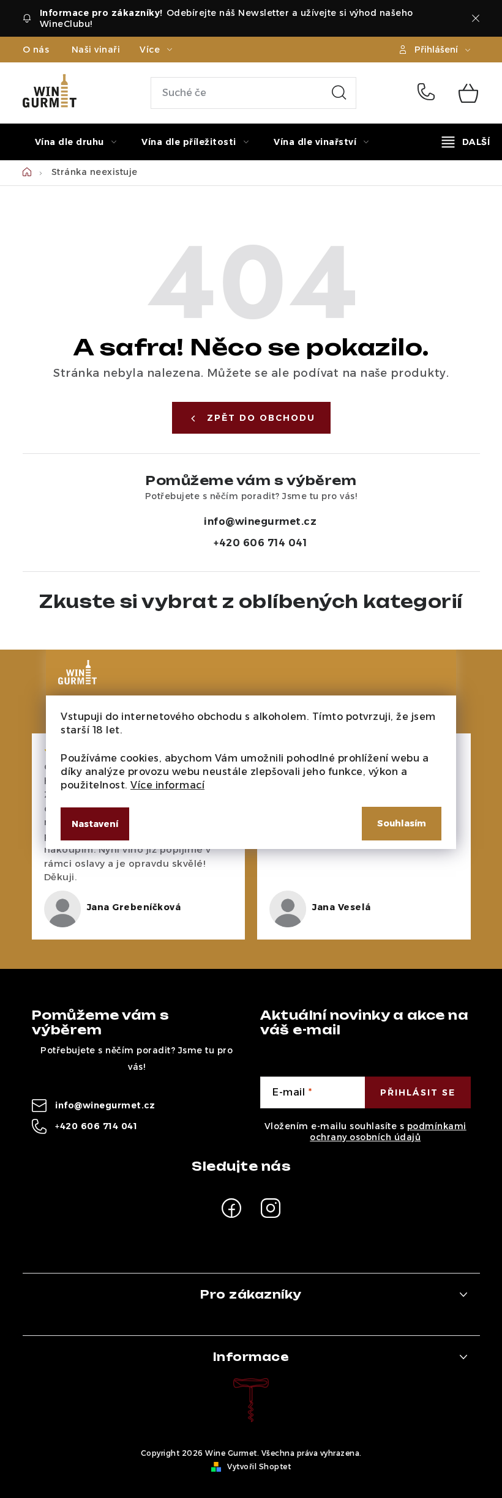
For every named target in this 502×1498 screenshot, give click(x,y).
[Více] (466, 142)
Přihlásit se (417, 1092)
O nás (36, 49)
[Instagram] (270, 1208)
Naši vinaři (96, 49)
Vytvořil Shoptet (259, 1466)
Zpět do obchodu (261, 417)
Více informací (167, 785)
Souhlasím (401, 823)
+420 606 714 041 (429, 93)
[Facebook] (231, 1208)
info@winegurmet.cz (260, 521)
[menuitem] (76, 142)
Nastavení (95, 823)
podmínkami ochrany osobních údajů (388, 1132)
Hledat (339, 93)
